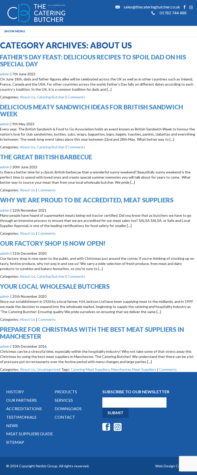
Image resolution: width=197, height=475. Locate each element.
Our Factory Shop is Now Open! (52, 243)
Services (64, 400)
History (15, 391)
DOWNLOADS (68, 408)
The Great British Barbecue (46, 157)
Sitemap (15, 442)
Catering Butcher (51, 97)
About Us (27, 97)
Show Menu (14, 31)
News (12, 425)
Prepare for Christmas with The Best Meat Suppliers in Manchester (92, 333)
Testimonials (21, 417)
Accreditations (24, 408)
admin (4, 74)
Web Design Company (173, 466)
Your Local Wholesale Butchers (55, 286)
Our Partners (21, 400)
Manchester (121, 369)
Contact (65, 417)
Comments (76, 97)
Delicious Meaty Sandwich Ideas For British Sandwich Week (91, 110)
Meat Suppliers (144, 369)
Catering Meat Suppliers (90, 369)
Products (66, 391)
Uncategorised (49, 369)
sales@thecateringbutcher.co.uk (152, 6)
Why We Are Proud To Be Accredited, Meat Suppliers (86, 200)
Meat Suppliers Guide (29, 433)
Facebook (184, 7)
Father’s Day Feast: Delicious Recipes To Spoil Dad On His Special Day (93, 60)
